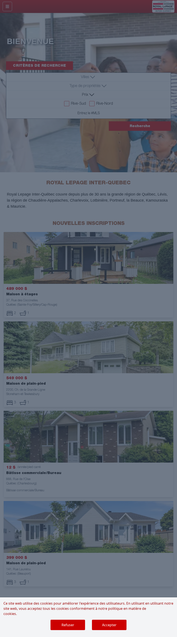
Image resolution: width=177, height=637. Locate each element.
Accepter (109, 625)
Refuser (68, 625)
